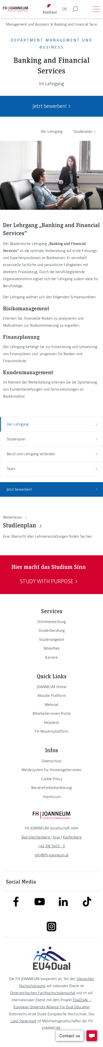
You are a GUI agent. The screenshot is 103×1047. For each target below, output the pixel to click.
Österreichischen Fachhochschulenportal (42, 992)
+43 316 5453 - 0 (51, 846)
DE (64, 9)
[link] (51, 621)
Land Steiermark (23, 1021)
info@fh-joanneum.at (51, 855)
